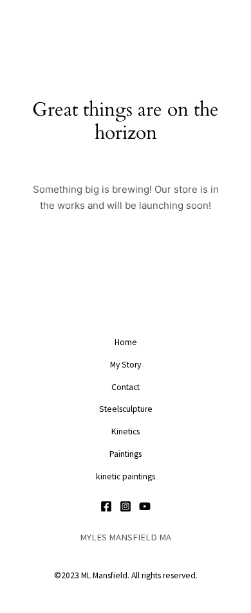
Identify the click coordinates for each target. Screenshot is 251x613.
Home (126, 342)
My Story (125, 364)
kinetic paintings (125, 476)
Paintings (125, 454)
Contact (125, 387)
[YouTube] (145, 506)
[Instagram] (125, 506)
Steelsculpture (126, 409)
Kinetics (125, 431)
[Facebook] (106, 506)
